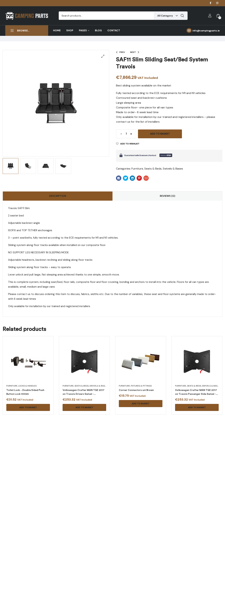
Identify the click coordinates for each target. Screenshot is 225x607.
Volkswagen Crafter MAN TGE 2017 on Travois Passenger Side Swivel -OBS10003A (196, 394)
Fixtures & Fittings (141, 385)
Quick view (23, 365)
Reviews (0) (167, 195)
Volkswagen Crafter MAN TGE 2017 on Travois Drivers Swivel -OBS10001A (83, 394)
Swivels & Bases (173, 168)
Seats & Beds (153, 168)
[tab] (57, 196)
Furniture (137, 168)
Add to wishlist (129, 143)
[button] (102, 56)
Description (57, 195)
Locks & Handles (27, 385)
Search (182, 15)
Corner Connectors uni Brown (136, 390)
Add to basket (160, 133)
